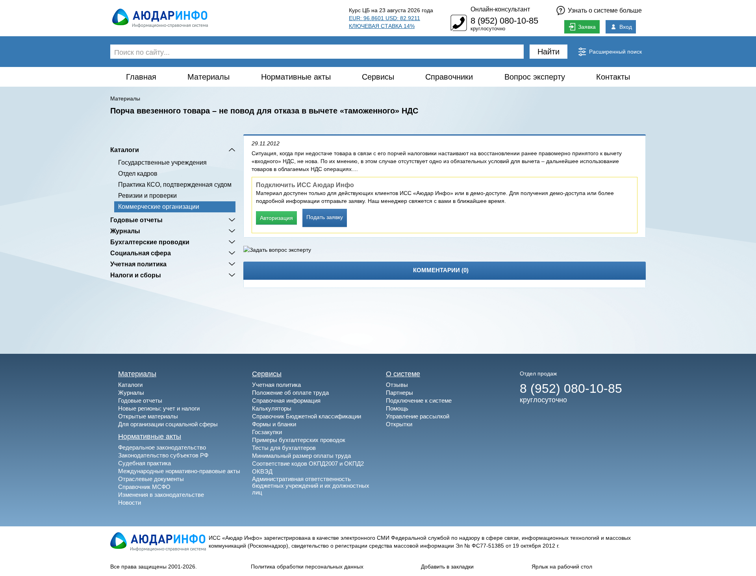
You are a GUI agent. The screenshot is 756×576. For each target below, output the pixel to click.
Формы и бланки (274, 424)
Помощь (397, 408)
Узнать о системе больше (605, 10)
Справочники (449, 76)
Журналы (125, 230)
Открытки (399, 424)
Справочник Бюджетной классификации (306, 416)
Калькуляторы (271, 408)
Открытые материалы (148, 416)
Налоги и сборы (135, 275)
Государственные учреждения (162, 162)
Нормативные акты (296, 76)
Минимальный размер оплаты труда (301, 455)
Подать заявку (324, 217)
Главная (141, 76)
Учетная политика (138, 264)
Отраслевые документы (151, 479)
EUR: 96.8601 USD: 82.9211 (384, 18)
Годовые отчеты (136, 219)
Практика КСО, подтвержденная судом (175, 184)
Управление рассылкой (417, 416)
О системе (403, 374)
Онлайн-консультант (500, 9)
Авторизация (276, 218)
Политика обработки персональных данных (307, 566)
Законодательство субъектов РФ (163, 455)
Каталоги (124, 149)
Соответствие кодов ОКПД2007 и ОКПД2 (308, 463)
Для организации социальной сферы (168, 424)
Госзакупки (267, 432)
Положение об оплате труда (290, 392)
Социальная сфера (140, 252)
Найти (548, 51)
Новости (129, 502)
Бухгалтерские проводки (149, 241)
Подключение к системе (419, 400)
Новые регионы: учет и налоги (159, 408)
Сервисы (378, 76)
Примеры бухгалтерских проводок (298, 440)
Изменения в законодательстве (161, 494)
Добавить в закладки (447, 566)
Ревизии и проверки (147, 195)
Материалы (208, 76)
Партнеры (399, 392)
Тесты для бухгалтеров (284, 447)
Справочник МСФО (144, 486)
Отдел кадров (138, 173)
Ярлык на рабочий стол (562, 566)
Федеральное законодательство (162, 447)
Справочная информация (286, 400)
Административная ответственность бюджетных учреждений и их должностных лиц (310, 486)
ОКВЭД (262, 471)
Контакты (613, 76)
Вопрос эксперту (534, 76)
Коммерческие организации (158, 206)
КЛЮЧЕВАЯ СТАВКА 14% (382, 26)
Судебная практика (144, 463)
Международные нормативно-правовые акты (179, 471)
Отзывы (397, 384)
